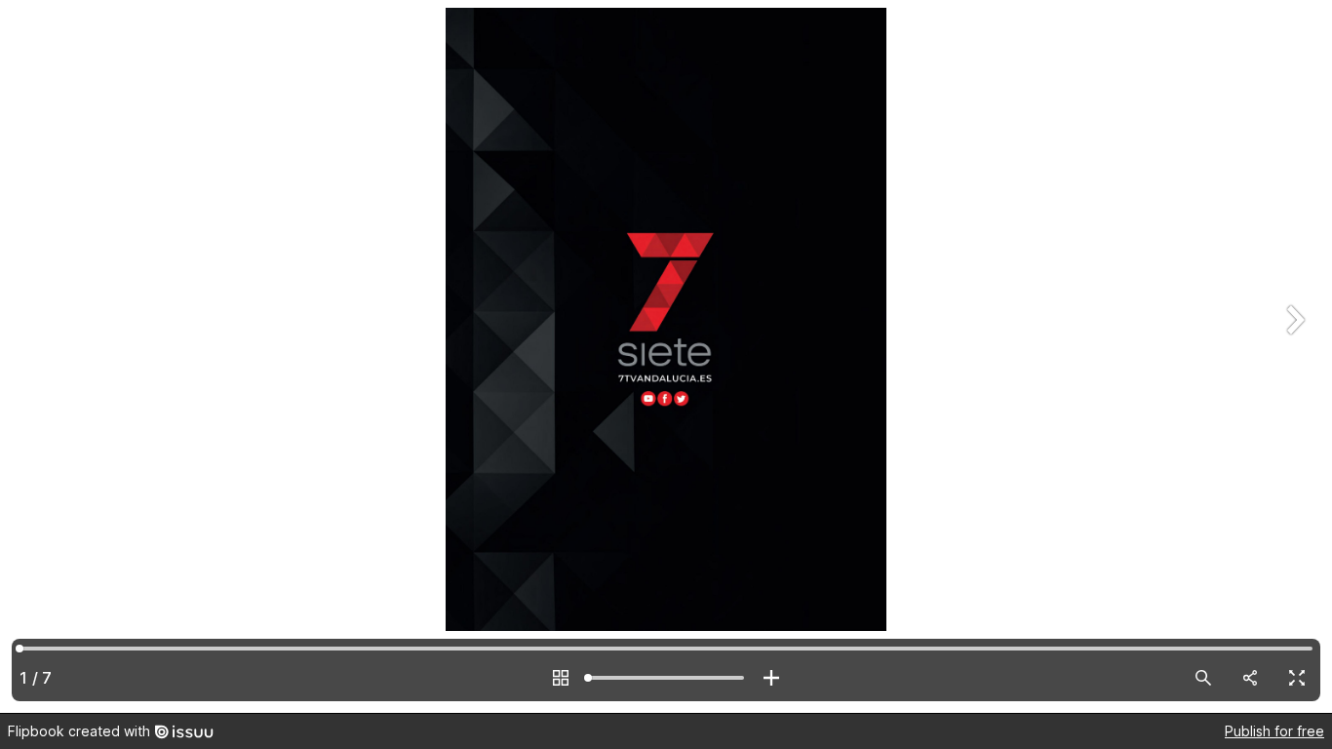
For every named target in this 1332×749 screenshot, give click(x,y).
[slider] (666, 678)
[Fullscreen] (1296, 677)
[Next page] (1293, 356)
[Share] (1250, 677)
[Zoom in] (771, 677)
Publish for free (1274, 731)
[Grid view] (560, 677)
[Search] (1203, 677)
